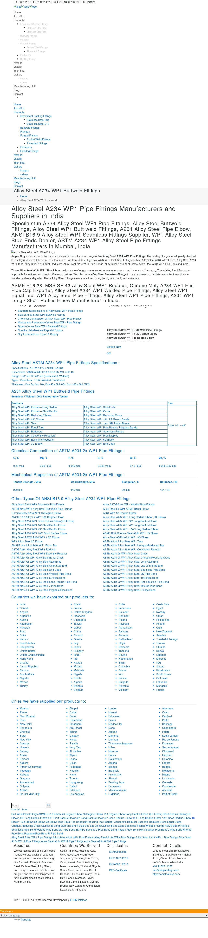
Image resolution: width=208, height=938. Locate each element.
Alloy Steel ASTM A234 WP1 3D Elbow (126, 537)
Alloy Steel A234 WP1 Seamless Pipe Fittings (38, 504)
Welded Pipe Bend (47, 829)
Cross (163, 822)
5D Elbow (51, 822)
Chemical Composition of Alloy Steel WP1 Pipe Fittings (50, 318)
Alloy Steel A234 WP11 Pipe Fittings (157, 837)
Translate (25, 919)
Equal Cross (174, 822)
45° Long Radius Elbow (90, 818)
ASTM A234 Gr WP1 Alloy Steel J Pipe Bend (37, 586)
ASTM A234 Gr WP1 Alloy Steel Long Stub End (130, 561)
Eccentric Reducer (148, 822)
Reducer (108, 822)
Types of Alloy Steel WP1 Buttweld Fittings (42, 326)
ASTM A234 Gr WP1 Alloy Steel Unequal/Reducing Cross (136, 557)
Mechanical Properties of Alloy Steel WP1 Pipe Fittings (49, 322)
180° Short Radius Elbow (176, 818)
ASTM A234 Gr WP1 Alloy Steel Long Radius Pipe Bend (44, 582)
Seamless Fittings (135, 825)
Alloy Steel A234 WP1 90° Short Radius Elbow (38, 525)
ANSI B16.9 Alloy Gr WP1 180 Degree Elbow (38, 517)
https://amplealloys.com (166, 874)
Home (23, 196)
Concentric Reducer (125, 822)
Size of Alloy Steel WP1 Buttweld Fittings (41, 314)
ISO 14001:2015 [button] (118, 858)
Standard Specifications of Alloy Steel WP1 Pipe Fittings (50, 311)
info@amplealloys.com (166, 870)
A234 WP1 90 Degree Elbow (119, 513)
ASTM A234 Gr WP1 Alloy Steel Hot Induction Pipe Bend (136, 582)
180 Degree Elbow (114, 814)
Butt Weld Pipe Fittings (24, 814)
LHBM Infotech (78, 900)
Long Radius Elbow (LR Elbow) (144, 814)
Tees (60, 822)
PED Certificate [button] (118, 870)
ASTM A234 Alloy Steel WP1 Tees (123, 541)
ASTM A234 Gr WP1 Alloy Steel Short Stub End (39, 565)
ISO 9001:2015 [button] (118, 852)
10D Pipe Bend (101, 829)
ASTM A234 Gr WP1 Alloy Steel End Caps (36, 569)
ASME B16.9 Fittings (177, 825)
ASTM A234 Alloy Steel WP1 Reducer (34, 549)
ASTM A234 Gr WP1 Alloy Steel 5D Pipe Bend (38, 578)
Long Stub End (62, 825)
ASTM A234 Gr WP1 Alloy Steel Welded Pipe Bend (41, 574)
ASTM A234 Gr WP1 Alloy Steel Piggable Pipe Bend (42, 590)
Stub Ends (47, 825)
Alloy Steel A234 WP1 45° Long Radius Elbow (130, 525)
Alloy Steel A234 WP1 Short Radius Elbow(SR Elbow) (43, 521)
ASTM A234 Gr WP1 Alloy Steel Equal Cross (38, 557)
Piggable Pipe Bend (35, 833)
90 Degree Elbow (93, 814)
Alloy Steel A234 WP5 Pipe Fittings (73, 837)
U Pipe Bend (55, 833)
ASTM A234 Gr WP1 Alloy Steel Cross (125, 553)
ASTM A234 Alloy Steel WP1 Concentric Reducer (131, 549)
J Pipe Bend (175, 829)
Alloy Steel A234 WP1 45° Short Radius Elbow (38, 529)
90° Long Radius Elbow (33, 818)
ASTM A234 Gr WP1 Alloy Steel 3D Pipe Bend (130, 574)
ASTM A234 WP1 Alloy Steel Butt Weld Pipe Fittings (42, 509)
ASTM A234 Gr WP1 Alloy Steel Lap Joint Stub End (133, 565)
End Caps (118, 825)
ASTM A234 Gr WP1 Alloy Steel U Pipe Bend (129, 590)
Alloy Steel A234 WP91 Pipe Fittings (105, 841)
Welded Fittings (155, 825)
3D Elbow (39, 822)
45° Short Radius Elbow (118, 818)
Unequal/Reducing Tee (89, 822)
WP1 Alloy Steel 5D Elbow (27, 541)
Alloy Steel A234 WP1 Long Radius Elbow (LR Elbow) (134, 517)
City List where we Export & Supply (38, 334)
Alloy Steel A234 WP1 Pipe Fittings (31, 837)
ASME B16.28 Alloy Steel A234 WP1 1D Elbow (130, 533)
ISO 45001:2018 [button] (118, 864)
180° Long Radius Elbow (147, 818)
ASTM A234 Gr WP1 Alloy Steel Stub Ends (36, 561)
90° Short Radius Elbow (62, 818)
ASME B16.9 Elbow (49, 814)
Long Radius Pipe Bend (125, 829)
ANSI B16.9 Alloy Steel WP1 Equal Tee (34, 545)
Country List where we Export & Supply (40, 330)
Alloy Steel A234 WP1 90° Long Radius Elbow (130, 521)
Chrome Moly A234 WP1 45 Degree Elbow (36, 513)
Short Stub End (80, 825)
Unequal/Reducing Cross (26, 825)
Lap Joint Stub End (101, 825)
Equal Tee (69, 822)
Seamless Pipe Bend (23, 829)
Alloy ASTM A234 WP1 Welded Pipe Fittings (129, 504)
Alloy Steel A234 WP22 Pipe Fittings (62, 841)
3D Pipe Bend (67, 829)
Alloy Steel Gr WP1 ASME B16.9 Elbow (126, 509)
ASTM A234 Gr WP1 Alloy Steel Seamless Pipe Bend (134, 569)
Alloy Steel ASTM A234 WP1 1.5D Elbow (35, 537)
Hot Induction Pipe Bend (153, 829)
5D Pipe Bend (84, 829)
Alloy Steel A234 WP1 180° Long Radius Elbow (130, 529)
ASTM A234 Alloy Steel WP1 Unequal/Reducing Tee (133, 545)
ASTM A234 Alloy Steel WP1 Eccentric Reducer (39, 553)
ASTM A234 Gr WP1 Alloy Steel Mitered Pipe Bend (132, 586)
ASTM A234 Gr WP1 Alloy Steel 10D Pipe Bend (130, 578)
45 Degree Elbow (72, 814)
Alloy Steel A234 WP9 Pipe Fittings (114, 837)
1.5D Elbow (26, 822)
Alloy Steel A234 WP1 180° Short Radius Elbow (39, 533)
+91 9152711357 (162, 866)
